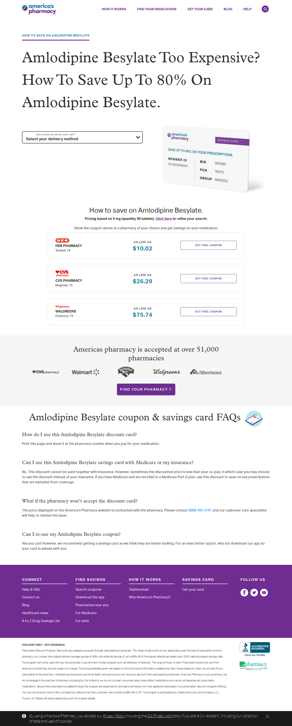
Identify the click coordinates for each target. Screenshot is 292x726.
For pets (82, 621)
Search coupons (88, 589)
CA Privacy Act (159, 715)
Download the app (90, 597)
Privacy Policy (113, 715)
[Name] (244, 592)
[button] (82, 137)
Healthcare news (35, 613)
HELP (247, 9)
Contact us (30, 597)
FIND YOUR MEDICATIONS (157, 9)
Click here (164, 219)
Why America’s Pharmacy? (150, 597)
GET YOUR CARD (200, 9)
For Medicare (86, 613)
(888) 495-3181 (200, 510)
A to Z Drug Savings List (41, 621)
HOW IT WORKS (114, 9)
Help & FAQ (31, 589)
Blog (228, 9)
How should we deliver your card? (55, 134)
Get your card (193, 589)
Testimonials (139, 589)
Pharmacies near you (92, 605)
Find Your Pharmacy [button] (144, 389)
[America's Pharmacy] (39, 9)
